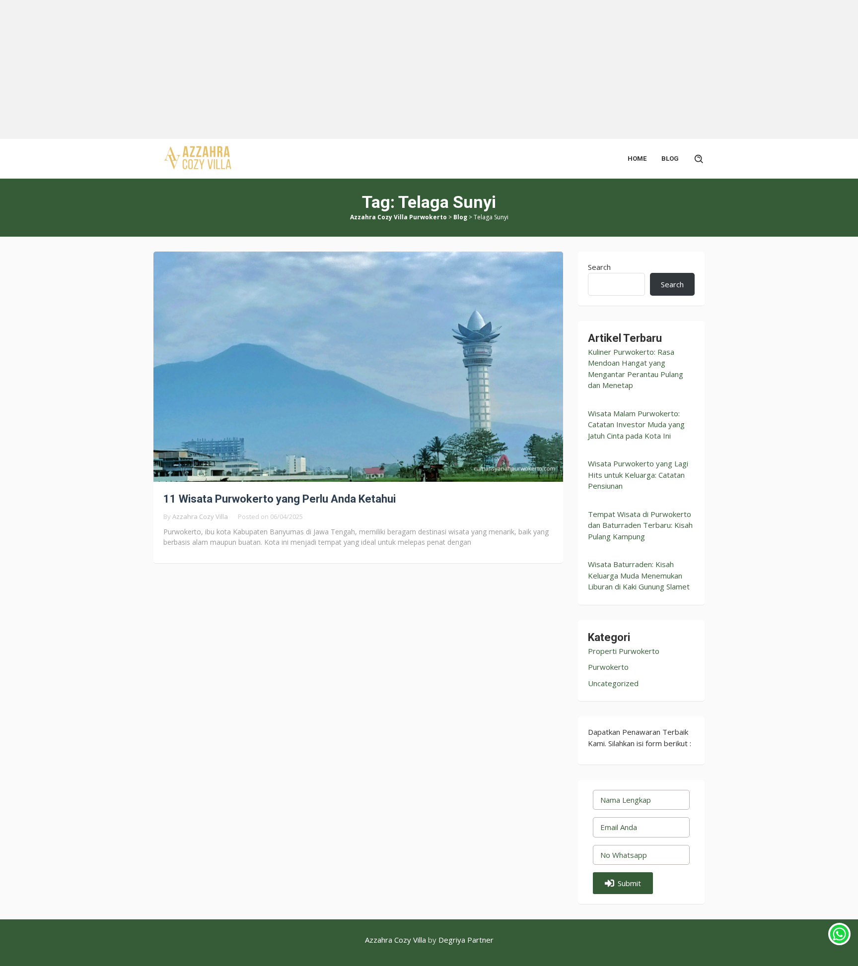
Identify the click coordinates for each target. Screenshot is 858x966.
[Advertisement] (298, 69)
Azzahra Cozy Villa (395, 940)
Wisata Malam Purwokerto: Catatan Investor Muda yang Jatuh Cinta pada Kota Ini (636, 424)
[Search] (699, 159)
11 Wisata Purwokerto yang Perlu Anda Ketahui (279, 499)
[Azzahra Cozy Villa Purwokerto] (198, 158)
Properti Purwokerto (623, 651)
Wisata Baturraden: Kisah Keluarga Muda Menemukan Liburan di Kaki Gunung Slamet (639, 575)
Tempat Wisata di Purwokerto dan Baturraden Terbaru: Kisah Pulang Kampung (640, 525)
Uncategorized (613, 683)
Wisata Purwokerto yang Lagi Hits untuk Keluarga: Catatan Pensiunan (638, 474)
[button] (623, 883)
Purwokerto (608, 667)
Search (599, 267)
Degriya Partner (466, 940)
